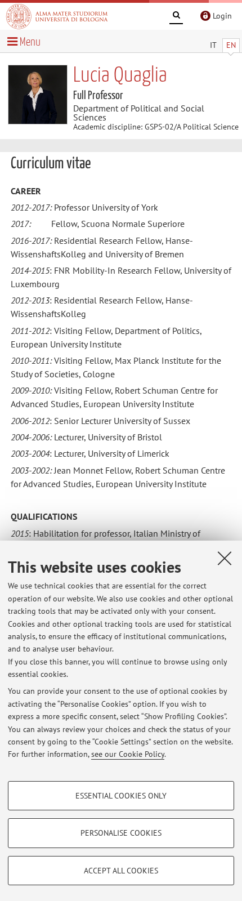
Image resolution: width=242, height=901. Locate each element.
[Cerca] (176, 17)
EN (231, 45)
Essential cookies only (121, 796)
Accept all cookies (121, 871)
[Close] (225, 558)
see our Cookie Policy (127, 754)
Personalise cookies (121, 833)
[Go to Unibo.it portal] (57, 16)
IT (213, 45)
